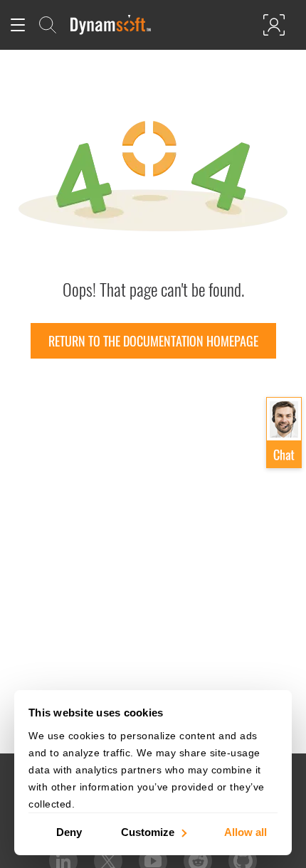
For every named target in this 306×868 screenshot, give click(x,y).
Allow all (245, 831)
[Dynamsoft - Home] (111, 25)
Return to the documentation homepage (153, 341)
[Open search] (47, 24)
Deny (69, 831)
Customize (147, 831)
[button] (284, 433)
